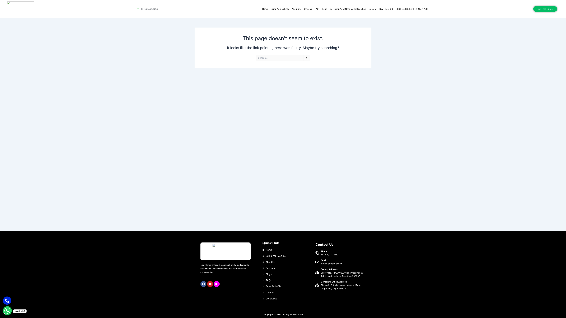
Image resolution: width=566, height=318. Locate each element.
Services (307, 9)
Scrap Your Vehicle (280, 9)
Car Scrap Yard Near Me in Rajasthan (348, 9)
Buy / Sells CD (386, 9)
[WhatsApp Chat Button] (7, 310)
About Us (296, 9)
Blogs (324, 9)
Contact (372, 9)
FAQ (317, 9)
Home (265, 9)
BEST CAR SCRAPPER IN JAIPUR (412, 9)
